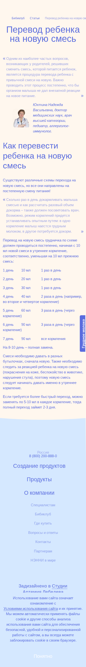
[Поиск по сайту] (70, 5)
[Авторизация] (48, 5)
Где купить (43, 523)
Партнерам (43, 551)
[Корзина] (58, 6)
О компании (39, 493)
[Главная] (15, 6)
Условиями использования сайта (31, 608)
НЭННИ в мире (43, 560)
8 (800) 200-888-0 (43, 456)
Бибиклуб (43, 514)
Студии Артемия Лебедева (45, 588)
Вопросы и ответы (43, 532)
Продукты (39, 479)
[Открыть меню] (80, 5)
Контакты (43, 541)
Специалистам (43, 505)
